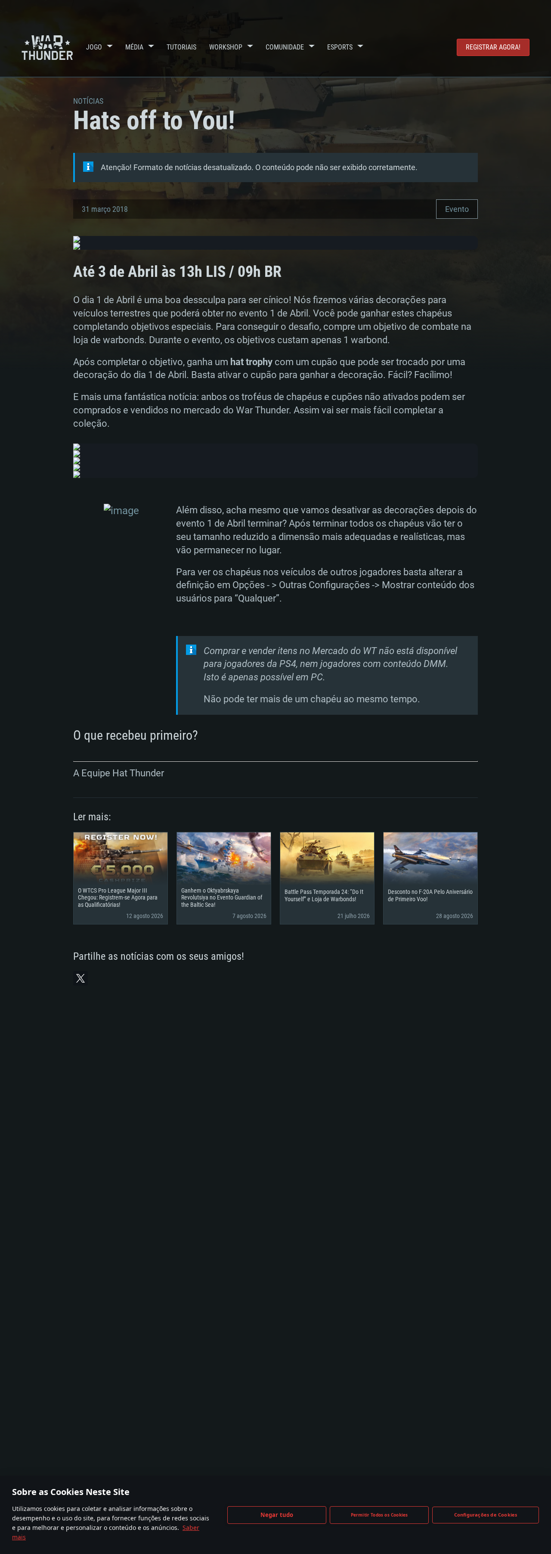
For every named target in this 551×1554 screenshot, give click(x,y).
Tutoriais (181, 47)
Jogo (94, 47)
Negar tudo (277, 1515)
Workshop (225, 47)
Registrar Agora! (493, 47)
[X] (80, 978)
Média (134, 47)
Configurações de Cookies (485, 1514)
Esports (340, 47)
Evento (457, 209)
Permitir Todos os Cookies (379, 1515)
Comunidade (285, 47)
